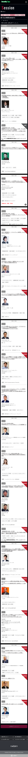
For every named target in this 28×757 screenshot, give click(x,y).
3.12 (7, 15)
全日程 (2, 15)
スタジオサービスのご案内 (20, 739)
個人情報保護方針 (18, 736)
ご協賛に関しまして (4, 736)
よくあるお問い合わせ (5, 739)
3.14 (17, 15)
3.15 (22, 15)
